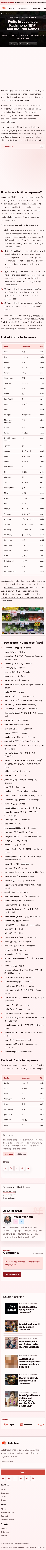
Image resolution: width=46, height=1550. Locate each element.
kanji (7, 90)
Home (11, 8)
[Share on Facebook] (16, 1168)
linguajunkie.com (9, 1198)
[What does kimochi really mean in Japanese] (11, 1326)
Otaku (3, 1496)
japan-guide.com (9, 1195)
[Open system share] (5, 1168)
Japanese (10, 14)
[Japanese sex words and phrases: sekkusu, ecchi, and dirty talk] (11, 1361)
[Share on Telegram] (28, 1168)
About (3, 1509)
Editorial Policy (7, 1520)
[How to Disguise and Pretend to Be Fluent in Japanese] (11, 1343)
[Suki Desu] (4, 8)
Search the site (7, 1461)
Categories (22, 8)
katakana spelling (32, 137)
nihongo (13, 44)
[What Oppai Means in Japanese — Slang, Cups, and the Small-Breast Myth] (11, 1399)
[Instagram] (21, 1478)
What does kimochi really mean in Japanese (29, 1327)
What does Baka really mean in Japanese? (28, 1309)
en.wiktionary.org (9, 1192)
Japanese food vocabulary (28, 328)
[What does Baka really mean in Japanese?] (11, 1308)
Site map (41, 1547)
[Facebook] (9, 1478)
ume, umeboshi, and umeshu (16, 587)
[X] (15, 1478)
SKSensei (36, 8)
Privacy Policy (6, 1547)
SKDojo (4, 1535)
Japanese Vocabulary (28, 44)
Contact (4, 1516)
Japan (3, 1489)
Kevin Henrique (15, 17)
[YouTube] (3, 1478)
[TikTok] (26, 1478)
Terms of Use (31, 1547)
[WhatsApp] (32, 1478)
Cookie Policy (18, 1547)
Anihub (4, 1528)
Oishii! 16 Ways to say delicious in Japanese (28, 1381)
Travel (3, 1500)
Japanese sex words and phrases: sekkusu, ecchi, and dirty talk (30, 1362)
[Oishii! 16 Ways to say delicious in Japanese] (11, 1379)
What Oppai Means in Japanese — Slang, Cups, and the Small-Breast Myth (29, 1400)
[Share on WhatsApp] (22, 1168)
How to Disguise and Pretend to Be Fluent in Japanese (29, 1344)
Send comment (12, 1274)
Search (23, 1472)
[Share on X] (11, 1168)
